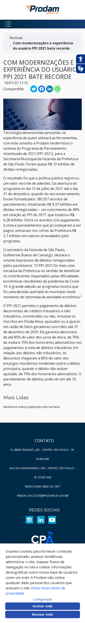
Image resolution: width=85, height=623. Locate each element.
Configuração (42, 599)
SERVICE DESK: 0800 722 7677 (42, 486)
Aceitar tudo (43, 606)
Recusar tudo (42, 614)
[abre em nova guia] (29, 519)
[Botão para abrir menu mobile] (7, 24)
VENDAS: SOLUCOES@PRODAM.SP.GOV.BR (42, 496)
